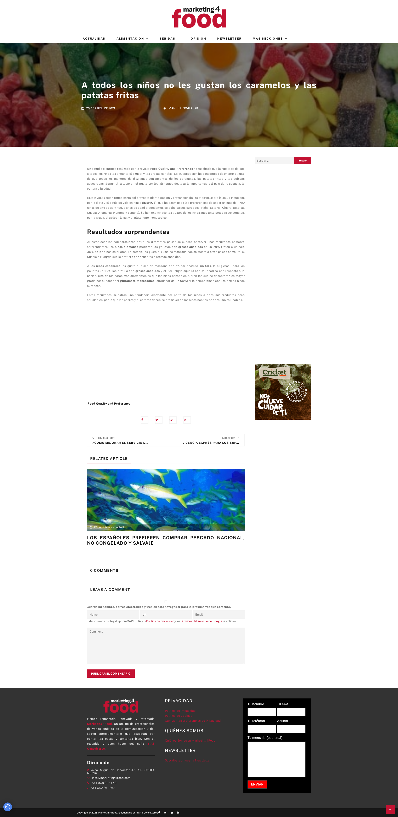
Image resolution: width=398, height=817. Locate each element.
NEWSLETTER (229, 38)
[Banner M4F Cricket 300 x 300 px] (283, 391)
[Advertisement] (166, 354)
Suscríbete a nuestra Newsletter (188, 760)
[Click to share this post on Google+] (173, 420)
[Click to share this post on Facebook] (144, 420)
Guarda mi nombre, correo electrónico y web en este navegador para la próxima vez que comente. (159, 607)
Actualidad (94, 38)
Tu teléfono (256, 721)
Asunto (282, 721)
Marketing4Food (183, 108)
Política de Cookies (178, 715)
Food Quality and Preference (109, 403)
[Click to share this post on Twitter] (159, 420)
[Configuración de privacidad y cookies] (7, 806)
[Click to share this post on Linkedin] (187, 420)
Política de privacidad (160, 621)
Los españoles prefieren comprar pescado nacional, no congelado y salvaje (166, 540)
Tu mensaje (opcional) (265, 737)
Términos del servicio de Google (201, 621)
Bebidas (167, 38)
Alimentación (130, 38)
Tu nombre (256, 704)
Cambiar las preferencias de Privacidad (193, 720)
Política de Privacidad (180, 710)
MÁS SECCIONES (268, 38)
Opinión (198, 38)
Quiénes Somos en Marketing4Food (190, 740)
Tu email (284, 704)
